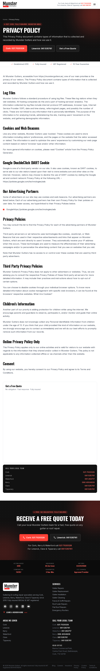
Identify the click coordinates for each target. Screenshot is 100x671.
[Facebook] (5, 606)
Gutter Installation (59, 594)
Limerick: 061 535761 (42, 48)
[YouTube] (28, 606)
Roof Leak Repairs (59, 604)
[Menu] (94, 4)
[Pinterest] (17, 606)
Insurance (68, 666)
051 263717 (90, 479)
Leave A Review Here (16, 612)
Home (5, 19)
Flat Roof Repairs (59, 607)
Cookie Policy (84, 666)
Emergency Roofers (60, 610)
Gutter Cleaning (58, 598)
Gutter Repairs (58, 588)
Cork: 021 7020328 (15, 48)
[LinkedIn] (22, 606)
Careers (60, 666)
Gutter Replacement (60, 591)
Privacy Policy (76, 666)
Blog (53, 666)
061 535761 (87, 5)
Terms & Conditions (93, 666)
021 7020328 (86, 3)
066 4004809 (88, 482)
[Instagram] (11, 606)
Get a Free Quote (67, 48)
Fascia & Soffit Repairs (61, 601)
